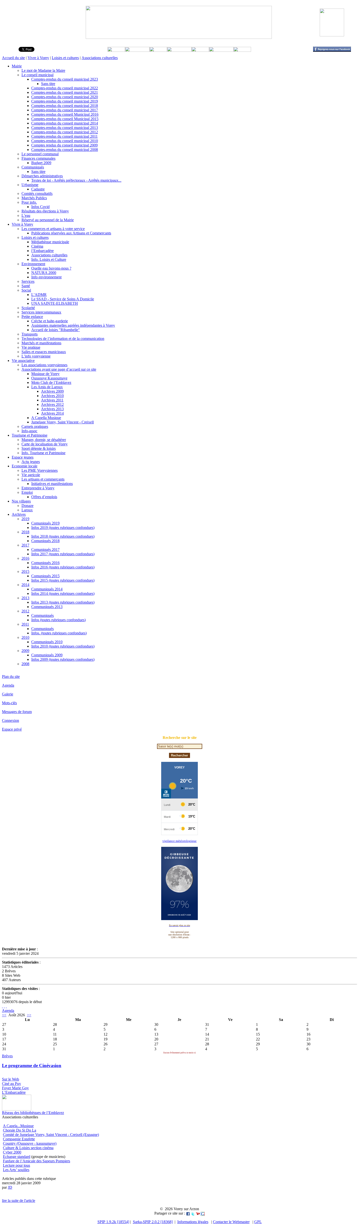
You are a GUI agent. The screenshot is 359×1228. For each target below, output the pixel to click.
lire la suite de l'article (18, 1200)
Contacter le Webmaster (231, 1222)
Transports (29, 334)
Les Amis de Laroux (47, 387)
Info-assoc (29, 431)
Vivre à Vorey (38, 58)
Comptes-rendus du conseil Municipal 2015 (64, 119)
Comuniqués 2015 (45, 576)
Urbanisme (29, 185)
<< (4, 1015)
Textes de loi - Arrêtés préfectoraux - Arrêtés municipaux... (76, 180)
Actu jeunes (30, 462)
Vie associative (23, 360)
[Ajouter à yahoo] (198, 1213)
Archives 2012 (52, 404)
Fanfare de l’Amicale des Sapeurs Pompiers (36, 1161)
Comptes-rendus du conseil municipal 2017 (64, 110)
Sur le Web (10, 1079)
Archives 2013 (52, 409)
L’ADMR (39, 295)
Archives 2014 (52, 413)
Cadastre (38, 189)
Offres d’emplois (44, 497)
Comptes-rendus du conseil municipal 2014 (64, 123)
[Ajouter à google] (203, 1213)
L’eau (25, 215)
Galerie (7, 694)
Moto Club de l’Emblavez (51, 382)
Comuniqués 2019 (45, 523)
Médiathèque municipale (50, 242)
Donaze (27, 506)
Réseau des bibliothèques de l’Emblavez (33, 1113)
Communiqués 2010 (47, 642)
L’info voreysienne (36, 356)
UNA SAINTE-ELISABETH (54, 303)
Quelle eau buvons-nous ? (51, 268)
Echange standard (16, 1157)
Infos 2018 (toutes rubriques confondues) (63, 536)
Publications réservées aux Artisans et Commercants (71, 233)
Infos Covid (40, 207)
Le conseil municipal (37, 75)
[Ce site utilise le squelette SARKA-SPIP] (4, 1006)
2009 (25, 651)
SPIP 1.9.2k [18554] (113, 1222)
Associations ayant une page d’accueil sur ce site (58, 369)
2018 (25, 532)
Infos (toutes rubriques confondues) (58, 620)
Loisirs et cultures (65, 58)
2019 (25, 519)
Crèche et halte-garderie (49, 321)
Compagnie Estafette (19, 1139)
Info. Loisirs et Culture (48, 259)
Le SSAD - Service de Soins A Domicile (62, 299)
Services (27, 281)
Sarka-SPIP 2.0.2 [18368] (153, 1222)
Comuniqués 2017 (45, 549)
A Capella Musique (46, 418)
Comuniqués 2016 (45, 563)
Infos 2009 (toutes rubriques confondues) (63, 659)
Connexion (10, 720)
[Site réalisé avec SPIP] (6, 1006)
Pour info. (29, 202)
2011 (25, 624)
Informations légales (192, 1222)
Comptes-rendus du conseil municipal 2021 (64, 92)
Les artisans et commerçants (42, 479)
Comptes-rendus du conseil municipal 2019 (64, 101)
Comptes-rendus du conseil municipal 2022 (64, 88)
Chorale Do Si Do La (19, 1130)
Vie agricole (30, 475)
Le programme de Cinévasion (31, 1065)
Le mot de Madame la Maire (43, 70)
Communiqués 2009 (47, 655)
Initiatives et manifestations (52, 484)
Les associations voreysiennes (44, 365)
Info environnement (46, 277)
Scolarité (28, 308)
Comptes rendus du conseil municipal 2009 (64, 145)
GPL (258, 1222)
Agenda (8, 685)
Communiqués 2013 (47, 607)
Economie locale (24, 466)
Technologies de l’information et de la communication (62, 338)
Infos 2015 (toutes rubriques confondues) (63, 580)
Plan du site (11, 676)
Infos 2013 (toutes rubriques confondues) (63, 602)
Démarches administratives (42, 176)
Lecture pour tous (16, 1165)
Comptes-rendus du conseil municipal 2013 (64, 128)
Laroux (27, 510)
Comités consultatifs (37, 193)
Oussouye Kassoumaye (49, 378)
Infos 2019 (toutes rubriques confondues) (63, 527)
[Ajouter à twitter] (193, 1213)
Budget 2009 (41, 163)
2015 (25, 571)
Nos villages (21, 501)
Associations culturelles (100, 58)
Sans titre (48, 84)
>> (29, 1015)
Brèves (7, 1056)
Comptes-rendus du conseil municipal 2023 (64, 79)
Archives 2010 (52, 396)
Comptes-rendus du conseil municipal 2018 (64, 106)
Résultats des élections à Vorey (45, 211)
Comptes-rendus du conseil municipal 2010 (64, 141)
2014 (25, 585)
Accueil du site (13, 58)
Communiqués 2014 (47, 589)
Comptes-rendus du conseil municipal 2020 (64, 97)
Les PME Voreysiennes (39, 470)
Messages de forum (17, 712)
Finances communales (38, 158)
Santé (25, 286)
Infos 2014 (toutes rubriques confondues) (63, 593)
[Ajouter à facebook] (188, 1213)
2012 (25, 611)
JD (10, 1187)
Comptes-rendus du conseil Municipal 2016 (64, 114)
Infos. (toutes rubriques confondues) (59, 633)
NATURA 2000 (43, 273)
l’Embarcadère (42, 251)
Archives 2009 (52, 391)
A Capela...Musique (18, 1126)
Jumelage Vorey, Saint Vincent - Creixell (62, 422)
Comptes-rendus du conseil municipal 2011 (64, 136)
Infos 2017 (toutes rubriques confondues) (63, 554)
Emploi (27, 492)
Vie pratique (30, 347)
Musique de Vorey (45, 374)
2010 (25, 637)
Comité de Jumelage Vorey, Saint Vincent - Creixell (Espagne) (51, 1135)
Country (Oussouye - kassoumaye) (29, 1143)
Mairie (17, 66)
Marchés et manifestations (41, 343)
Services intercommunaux (41, 312)
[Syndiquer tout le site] (2, 1006)
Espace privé (12, 729)
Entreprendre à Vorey (37, 488)
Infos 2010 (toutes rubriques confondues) (63, 646)
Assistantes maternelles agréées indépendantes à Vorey (73, 325)
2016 (25, 558)
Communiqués (32, 167)
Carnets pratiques (34, 426)
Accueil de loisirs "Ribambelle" (55, 330)
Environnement (33, 264)
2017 (25, 545)
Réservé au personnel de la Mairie (47, 220)
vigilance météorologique (179, 841)
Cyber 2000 (12, 1152)
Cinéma (37, 246)
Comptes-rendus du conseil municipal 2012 (64, 132)
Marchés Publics (34, 198)
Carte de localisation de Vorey (44, 444)
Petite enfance (32, 317)
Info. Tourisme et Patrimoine (43, 453)
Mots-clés (9, 703)
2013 (25, 598)
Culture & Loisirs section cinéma (28, 1148)
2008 (25, 664)
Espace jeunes (22, 457)
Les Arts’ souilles (16, 1170)
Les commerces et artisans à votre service (53, 229)
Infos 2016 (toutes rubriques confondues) (63, 567)
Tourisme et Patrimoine (29, 435)
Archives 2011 (52, 400)
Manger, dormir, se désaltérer (43, 440)
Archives (19, 514)
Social (26, 290)
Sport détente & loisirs (38, 448)
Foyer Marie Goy (15, 1088)
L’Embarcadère (14, 1092)
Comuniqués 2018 (45, 541)
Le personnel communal (40, 154)
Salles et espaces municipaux (43, 352)
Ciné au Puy (11, 1083)
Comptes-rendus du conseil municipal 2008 (64, 149)
